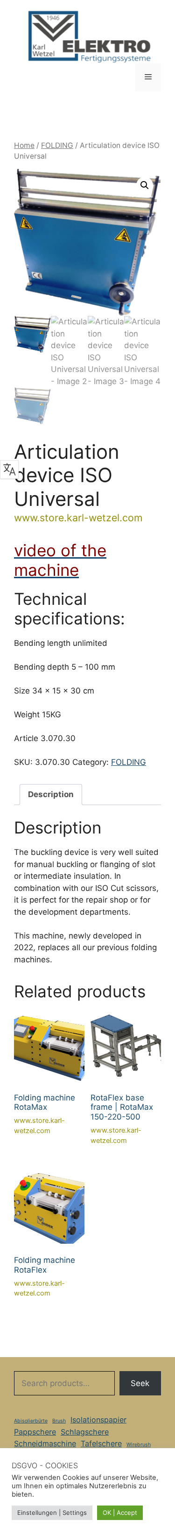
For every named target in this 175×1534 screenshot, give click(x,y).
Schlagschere (85, 1431)
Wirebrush (138, 1445)
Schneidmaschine (45, 1443)
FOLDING (57, 145)
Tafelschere (101, 1443)
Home (24, 145)
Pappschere (35, 1431)
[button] (144, 185)
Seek (140, 1383)
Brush (59, 1421)
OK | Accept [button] (120, 1512)
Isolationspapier (98, 1419)
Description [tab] (51, 794)
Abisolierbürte (31, 1421)
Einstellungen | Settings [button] (52, 1512)
